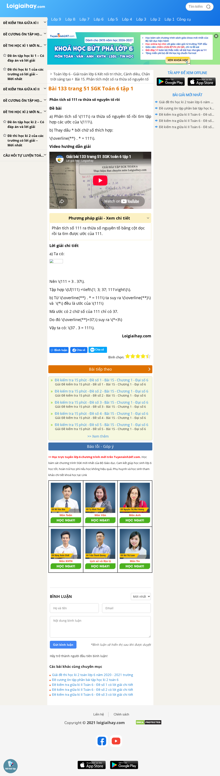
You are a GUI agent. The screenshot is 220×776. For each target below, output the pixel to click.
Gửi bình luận (63, 644)
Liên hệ (98, 714)
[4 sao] (143, 356)
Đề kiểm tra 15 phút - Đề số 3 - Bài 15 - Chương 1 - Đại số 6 (101, 402)
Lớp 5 (113, 19)
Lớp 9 (56, 19)
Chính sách (121, 714)
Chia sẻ (80, 350)
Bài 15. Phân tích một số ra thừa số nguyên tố (112, 79)
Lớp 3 (141, 19)
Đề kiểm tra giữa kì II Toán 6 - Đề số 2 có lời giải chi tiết (92, 689)
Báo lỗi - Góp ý (100, 446)
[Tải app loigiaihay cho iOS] (201, 81)
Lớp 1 (170, 19)
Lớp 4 (127, 19)
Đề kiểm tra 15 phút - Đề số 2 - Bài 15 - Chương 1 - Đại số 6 (101, 391)
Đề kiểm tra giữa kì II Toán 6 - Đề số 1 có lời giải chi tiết (92, 684)
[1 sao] (127, 356)
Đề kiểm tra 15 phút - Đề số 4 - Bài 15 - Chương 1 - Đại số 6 (101, 413)
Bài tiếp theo (100, 369)
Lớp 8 (70, 19)
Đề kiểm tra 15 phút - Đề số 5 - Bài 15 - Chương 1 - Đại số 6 (101, 424)
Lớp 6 (99, 19)
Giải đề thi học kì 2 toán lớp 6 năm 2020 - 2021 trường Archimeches (92, 675)
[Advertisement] (187, 161)
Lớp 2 (155, 19)
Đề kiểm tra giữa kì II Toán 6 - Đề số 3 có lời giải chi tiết (92, 694)
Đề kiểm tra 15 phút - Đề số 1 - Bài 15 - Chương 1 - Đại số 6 (101, 380)
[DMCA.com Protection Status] (149, 724)
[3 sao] (138, 356)
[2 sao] (132, 356)
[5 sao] (148, 356)
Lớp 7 (84, 19)
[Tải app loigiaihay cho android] (170, 81)
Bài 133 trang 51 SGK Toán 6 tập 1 (90, 88)
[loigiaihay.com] (25, 8)
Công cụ (184, 19)
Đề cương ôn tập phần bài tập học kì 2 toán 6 (85, 679)
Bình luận (60, 350)
